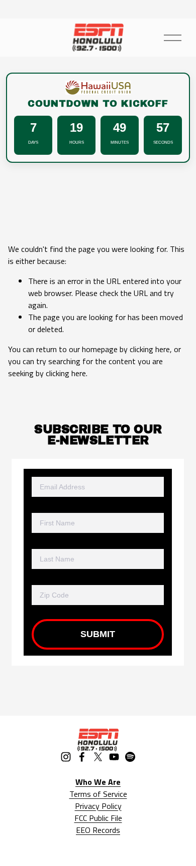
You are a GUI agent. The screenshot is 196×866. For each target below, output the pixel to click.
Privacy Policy (98, 806)
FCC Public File (98, 818)
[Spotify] (130, 757)
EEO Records (98, 830)
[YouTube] (114, 757)
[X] (98, 757)
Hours (76, 142)
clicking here (150, 349)
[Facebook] (82, 757)
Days (33, 142)
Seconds (163, 142)
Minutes (120, 142)
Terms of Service (98, 794)
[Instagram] (66, 757)
